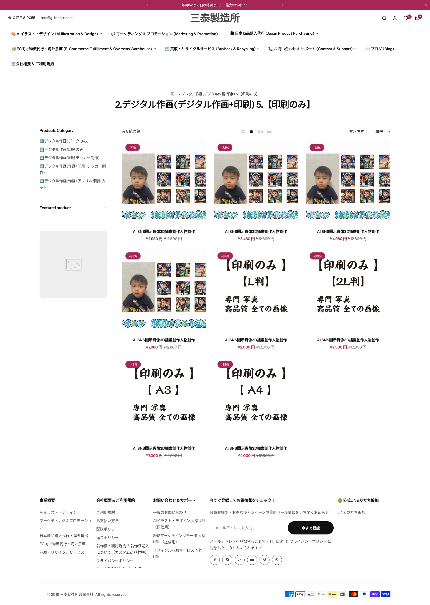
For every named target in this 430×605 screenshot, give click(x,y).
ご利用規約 (105, 512)
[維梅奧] (264, 560)
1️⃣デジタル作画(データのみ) (64, 141)
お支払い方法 (107, 520)
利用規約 (276, 541)
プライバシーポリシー (115, 560)
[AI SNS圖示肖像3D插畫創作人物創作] (164, 182)
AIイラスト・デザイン (58, 512)
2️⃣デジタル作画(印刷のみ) (62, 149)
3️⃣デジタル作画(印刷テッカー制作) (70, 158)
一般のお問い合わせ (170, 512)
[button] (148, 5)
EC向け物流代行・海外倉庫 (63, 543)
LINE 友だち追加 (351, 512)
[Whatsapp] (277, 560)
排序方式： (358, 131)
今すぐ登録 (311, 528)
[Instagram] (227, 560)
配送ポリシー (107, 529)
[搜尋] (384, 17)
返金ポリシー (107, 537)
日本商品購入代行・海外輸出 (64, 535)
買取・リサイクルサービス (62, 552)
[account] (395, 17)
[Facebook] (215, 560)
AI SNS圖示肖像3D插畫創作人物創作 (164, 231)
